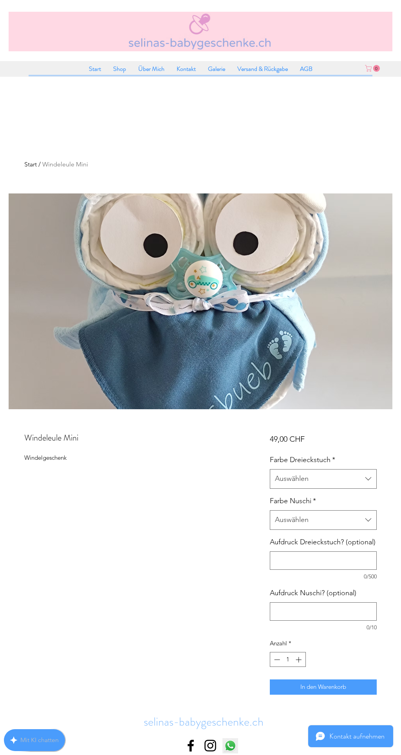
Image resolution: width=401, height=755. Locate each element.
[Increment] (299, 659)
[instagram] (210, 745)
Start (30, 164)
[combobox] (323, 479)
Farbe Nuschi (293, 501)
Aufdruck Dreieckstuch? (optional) (323, 542)
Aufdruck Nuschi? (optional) (313, 593)
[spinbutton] (287, 659)
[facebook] (191, 745)
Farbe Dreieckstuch (302, 459)
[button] (373, 68)
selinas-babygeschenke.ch (204, 721)
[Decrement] (276, 659)
